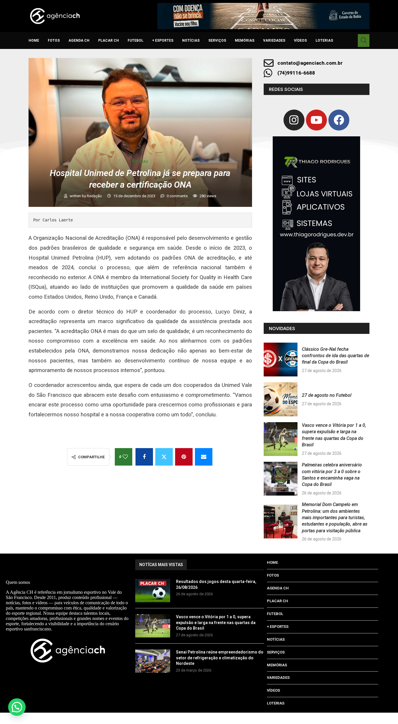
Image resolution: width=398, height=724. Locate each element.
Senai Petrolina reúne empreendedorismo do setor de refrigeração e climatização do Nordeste (219, 658)
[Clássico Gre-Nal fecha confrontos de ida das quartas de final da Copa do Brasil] (280, 359)
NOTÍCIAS (191, 40)
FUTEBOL (135, 40)
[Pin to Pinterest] (184, 457)
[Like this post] (125, 457)
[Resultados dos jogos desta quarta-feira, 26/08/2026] (152, 590)
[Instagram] (293, 120)
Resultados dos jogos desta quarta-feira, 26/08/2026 (216, 584)
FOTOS (54, 40)
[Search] (363, 40)
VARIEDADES (274, 40)
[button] (17, 707)
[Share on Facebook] (144, 457)
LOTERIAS (324, 40)
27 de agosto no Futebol (326, 395)
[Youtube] (316, 120)
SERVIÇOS (217, 40)
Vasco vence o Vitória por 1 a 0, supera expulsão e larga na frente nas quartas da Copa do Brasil (216, 622)
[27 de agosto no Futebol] (280, 399)
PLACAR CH (108, 40)
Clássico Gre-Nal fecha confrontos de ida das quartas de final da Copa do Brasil (335, 355)
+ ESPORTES (162, 40)
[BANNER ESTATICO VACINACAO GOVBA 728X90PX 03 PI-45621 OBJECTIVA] (263, 16)
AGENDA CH (78, 40)
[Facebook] (338, 120)
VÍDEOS (300, 40)
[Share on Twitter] (164, 457)
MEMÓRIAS (244, 40)
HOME (34, 40)
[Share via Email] (203, 457)
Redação (95, 196)
